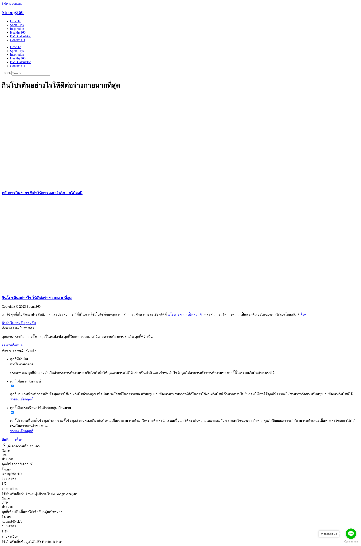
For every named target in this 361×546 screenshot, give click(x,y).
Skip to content (12, 3)
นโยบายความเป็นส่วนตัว (185, 314)
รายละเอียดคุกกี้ (21, 399)
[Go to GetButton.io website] (351, 541)
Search (6, 73)
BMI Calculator (20, 36)
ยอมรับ (30, 323)
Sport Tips (17, 25)
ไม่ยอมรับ (17, 323)
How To (15, 21)
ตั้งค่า (304, 314)
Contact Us (17, 40)
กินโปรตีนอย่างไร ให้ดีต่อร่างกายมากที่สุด (37, 298)
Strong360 (13, 12)
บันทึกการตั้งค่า (13, 439)
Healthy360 (17, 32)
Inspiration (17, 28)
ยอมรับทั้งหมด (12, 345)
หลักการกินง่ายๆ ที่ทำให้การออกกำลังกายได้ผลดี (42, 193)
